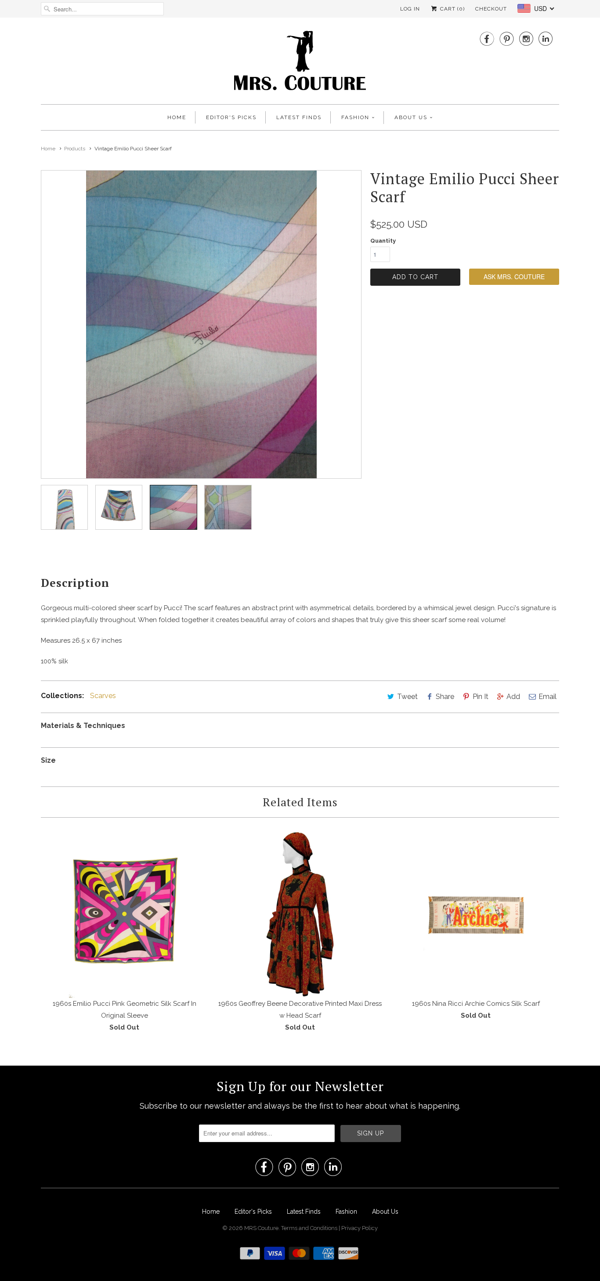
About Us (410, 117)
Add (513, 696)
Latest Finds (299, 117)
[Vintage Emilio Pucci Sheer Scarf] (201, 324)
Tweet (407, 696)
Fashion (355, 117)
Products (74, 149)
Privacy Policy (359, 1228)
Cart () (451, 9)
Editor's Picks (231, 117)
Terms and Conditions (310, 1228)
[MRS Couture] (300, 63)
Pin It (480, 696)
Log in (410, 9)
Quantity (383, 240)
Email (548, 696)
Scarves (103, 695)
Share (445, 696)
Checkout (491, 9)
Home (176, 117)
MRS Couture (261, 1228)
